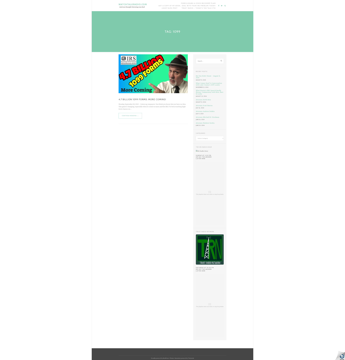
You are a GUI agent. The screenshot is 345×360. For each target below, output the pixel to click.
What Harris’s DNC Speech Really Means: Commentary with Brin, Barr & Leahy (209, 92)
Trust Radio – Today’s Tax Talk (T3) (199, 8)
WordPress (166, 358)
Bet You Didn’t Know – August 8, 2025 (208, 77)
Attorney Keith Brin (203, 100)
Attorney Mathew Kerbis (205, 123)
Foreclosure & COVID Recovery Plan (198, 3)
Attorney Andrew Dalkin (205, 111)
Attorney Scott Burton (204, 105)
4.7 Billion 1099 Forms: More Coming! (142, 99)
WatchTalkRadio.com (133, 4)
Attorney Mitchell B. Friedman (207, 117)
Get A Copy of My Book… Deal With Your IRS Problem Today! (187, 6)
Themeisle (191, 358)
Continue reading (130, 116)
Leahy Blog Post (170, 8)
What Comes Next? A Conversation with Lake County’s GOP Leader (209, 84)
